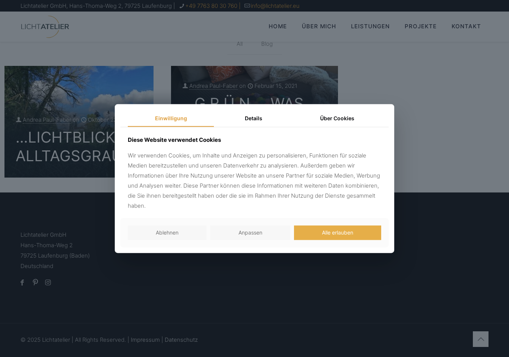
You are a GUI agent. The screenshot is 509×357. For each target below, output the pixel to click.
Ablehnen (167, 232)
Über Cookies (337, 118)
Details (253, 118)
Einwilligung (171, 118)
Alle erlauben (337, 232)
